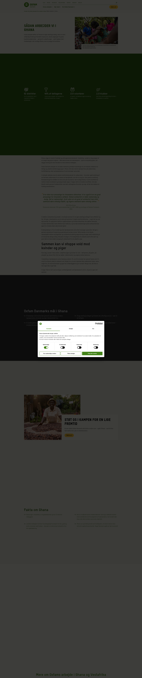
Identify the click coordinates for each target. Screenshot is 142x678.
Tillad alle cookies (92, 353)
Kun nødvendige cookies (49, 353)
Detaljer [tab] (71, 328)
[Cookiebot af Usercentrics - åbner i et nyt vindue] (96, 324)
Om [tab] (93, 328)
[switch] (63, 347)
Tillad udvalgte (71, 353)
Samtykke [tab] (48, 328)
